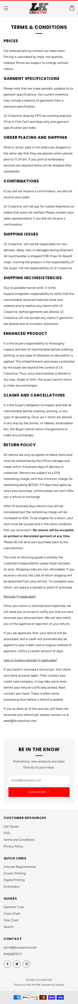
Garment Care (14, 907)
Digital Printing (14, 880)
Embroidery (12, 886)
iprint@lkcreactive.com (20, 947)
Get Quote (11, 826)
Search (9, 927)
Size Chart (11, 920)
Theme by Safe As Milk (27, 984)
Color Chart (12, 913)
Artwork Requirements (20, 867)
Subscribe (37, 792)
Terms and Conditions (19, 840)
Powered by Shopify (52, 984)
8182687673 (13, 954)
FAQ (7, 833)
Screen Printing (15, 873)
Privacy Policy (13, 846)
